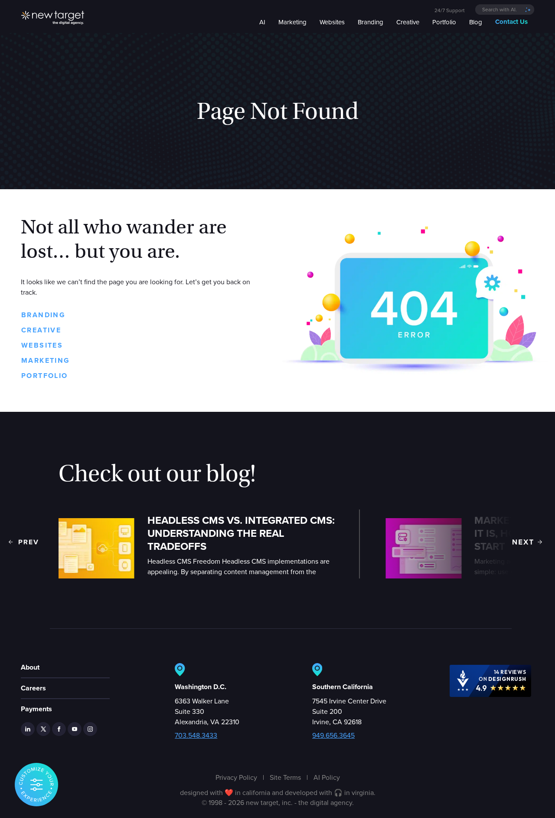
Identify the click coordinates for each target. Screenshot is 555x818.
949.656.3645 (333, 735)
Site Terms (285, 777)
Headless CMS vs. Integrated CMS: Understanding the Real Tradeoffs (241, 533)
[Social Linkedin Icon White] (28, 729)
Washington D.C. (200, 687)
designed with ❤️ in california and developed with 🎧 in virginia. (277, 792)
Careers (33, 688)
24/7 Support (449, 10)
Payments (36, 709)
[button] (23, 542)
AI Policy (326, 777)
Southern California (342, 687)
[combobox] (504, 9)
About (30, 667)
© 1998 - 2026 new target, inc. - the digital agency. (278, 802)
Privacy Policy (236, 777)
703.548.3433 (196, 735)
